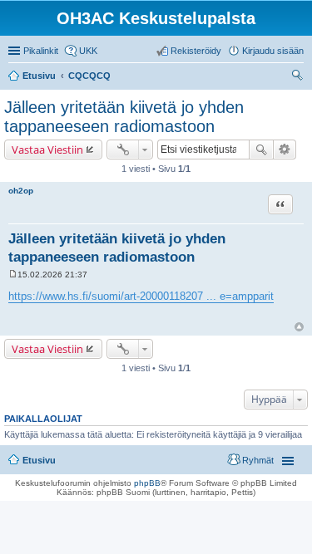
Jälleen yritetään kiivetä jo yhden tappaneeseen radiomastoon (124, 116)
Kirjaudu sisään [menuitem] (273, 51)
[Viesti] (12, 274)
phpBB (147, 483)
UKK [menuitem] (88, 51)
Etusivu (39, 460)
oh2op (20, 190)
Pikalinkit (40, 51)
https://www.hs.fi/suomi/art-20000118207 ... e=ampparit (141, 296)
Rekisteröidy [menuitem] (196, 51)
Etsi (261, 149)
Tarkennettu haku (285, 149)
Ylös (299, 326)
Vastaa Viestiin (47, 149)
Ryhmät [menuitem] (258, 460)
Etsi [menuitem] (299, 77)
